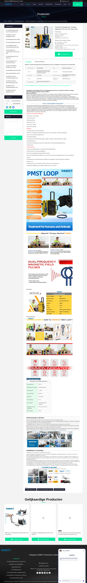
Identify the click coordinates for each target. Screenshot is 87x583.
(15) (11, 91)
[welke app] (10, 107)
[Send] (84, 580)
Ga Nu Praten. (13, 111)
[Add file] (60, 580)
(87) (12, 52)
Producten (28, 4)
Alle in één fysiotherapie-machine (45, 489)
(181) (11, 35)
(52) (11, 61)
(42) (13, 42)
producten (10, 21)
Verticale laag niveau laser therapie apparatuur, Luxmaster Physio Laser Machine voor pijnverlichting (43, 533)
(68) (13, 70)
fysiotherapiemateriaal (59, 489)
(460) (13, 39)
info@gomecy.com (65, 1)
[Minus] (83, 551)
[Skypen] (7, 107)
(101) (13, 73)
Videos (34, 4)
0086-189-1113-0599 (78, 1)
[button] (27, 47)
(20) (11, 81)
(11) (12, 77)
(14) (12, 86)
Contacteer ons (49, 4)
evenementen (58, 4)
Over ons (41, 4)
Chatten (77, 4)
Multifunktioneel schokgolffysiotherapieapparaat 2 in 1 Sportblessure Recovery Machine (69, 533)
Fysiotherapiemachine (30, 489)
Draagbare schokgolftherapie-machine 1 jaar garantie (16, 533)
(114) (12, 31)
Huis (5, 21)
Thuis (22, 4)
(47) (12, 57)
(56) (12, 46)
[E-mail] (13, 107)
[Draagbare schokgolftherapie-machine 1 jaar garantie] (17, 518)
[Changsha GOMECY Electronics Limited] (8, 4)
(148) (11, 66)
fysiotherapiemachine (19, 21)
